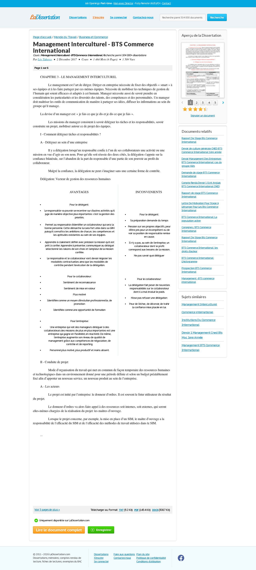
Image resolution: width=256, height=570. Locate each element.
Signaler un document (203, 115)
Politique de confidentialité (151, 558)
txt (121, 509)
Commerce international (197, 312)
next (223, 102)
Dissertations (78, 17)
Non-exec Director (123, 3)
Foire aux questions (124, 554)
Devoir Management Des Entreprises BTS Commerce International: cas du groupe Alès (202, 162)
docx (155, 509)
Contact (166, 3)
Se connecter (118, 17)
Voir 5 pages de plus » (47, 509)
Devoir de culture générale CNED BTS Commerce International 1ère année (202, 150)
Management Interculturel (199, 304)
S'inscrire (98, 17)
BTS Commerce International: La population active (199, 218)
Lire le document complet (59, 530)
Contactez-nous (143, 17)
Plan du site (142, 554)
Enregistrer (103, 530)
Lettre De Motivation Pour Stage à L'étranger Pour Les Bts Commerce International (200, 206)
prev (182, 102)
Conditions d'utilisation (148, 561)
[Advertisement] (100, 473)
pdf (136, 509)
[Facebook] (181, 560)
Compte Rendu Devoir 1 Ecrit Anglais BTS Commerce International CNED (201, 184)
